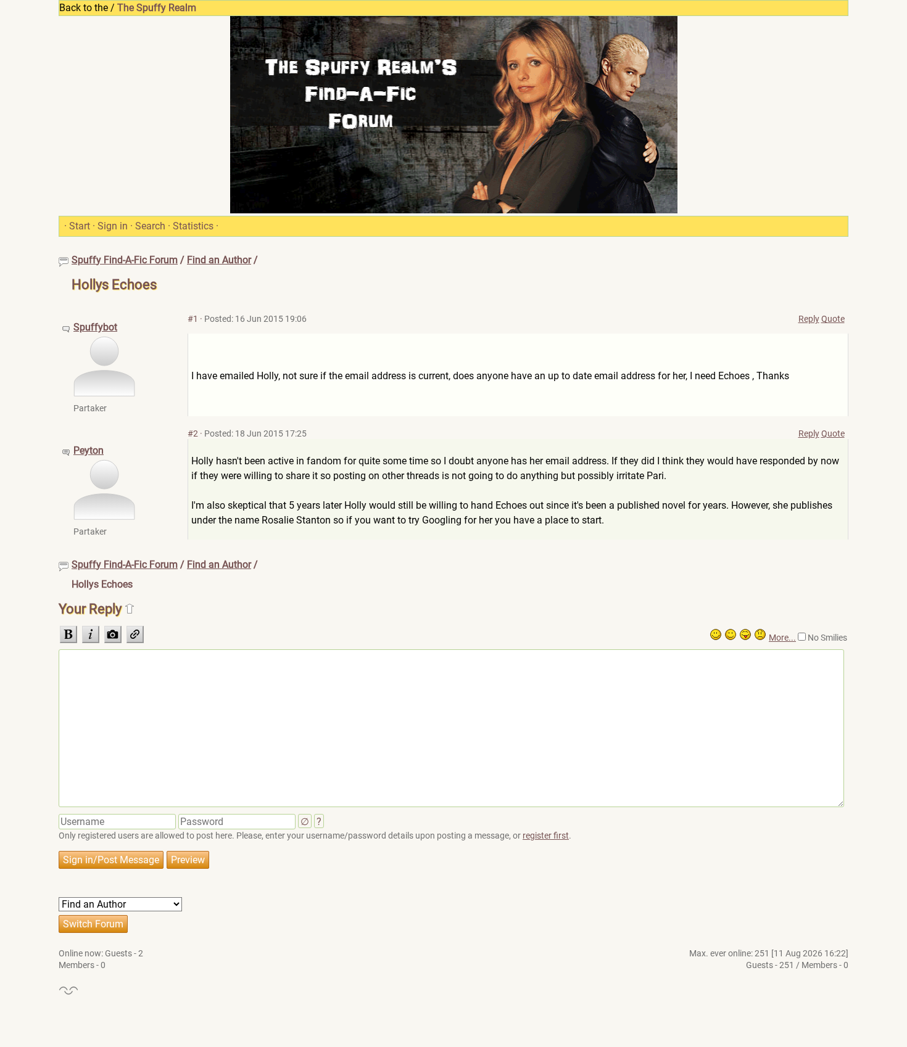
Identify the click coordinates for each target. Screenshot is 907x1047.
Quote (833, 319)
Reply (808, 319)
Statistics (193, 226)
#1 (193, 319)
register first (546, 835)
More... (782, 638)
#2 (193, 433)
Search (150, 226)
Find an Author (219, 260)
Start (79, 226)
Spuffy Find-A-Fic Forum (125, 260)
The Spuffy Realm (156, 8)
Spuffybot (95, 327)
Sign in (112, 226)
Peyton (88, 450)
